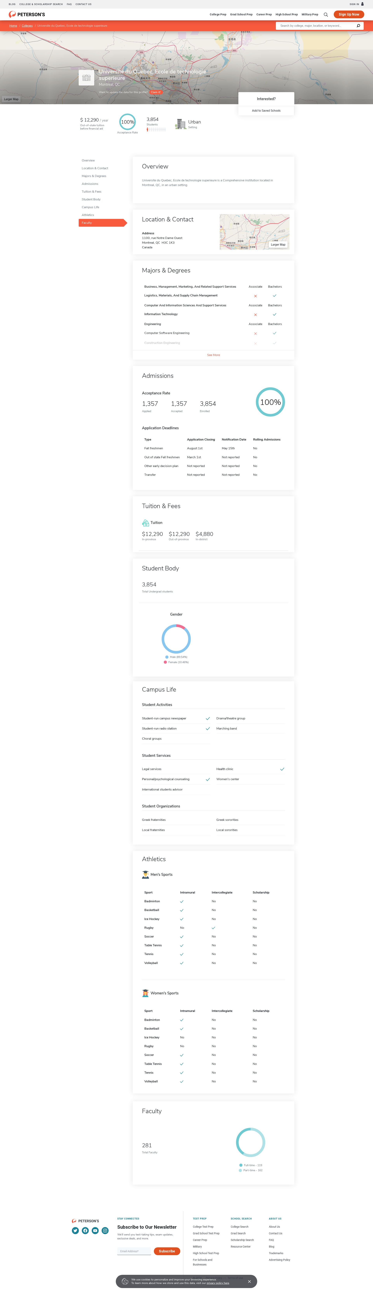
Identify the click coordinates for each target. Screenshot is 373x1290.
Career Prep (264, 14)
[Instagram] (105, 1230)
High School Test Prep (206, 1253)
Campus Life (90, 207)
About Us (274, 1226)
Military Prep (310, 14)
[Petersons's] (27, 14)
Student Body (91, 199)
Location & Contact (95, 168)
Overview (88, 160)
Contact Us (275, 1233)
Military (197, 1246)
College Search (239, 1226)
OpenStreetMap (346, 33)
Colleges (27, 26)
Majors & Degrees (94, 176)
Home (13, 26)
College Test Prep (203, 1226)
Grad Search (238, 1233)
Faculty (87, 223)
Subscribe (167, 1251)
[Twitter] (75, 1230)
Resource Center (241, 1246)
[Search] (326, 14)
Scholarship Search (242, 1240)
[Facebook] (85, 1230)
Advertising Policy (279, 1259)
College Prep (218, 14)
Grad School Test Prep (206, 1233)
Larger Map (11, 99)
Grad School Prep (241, 14)
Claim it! (155, 92)
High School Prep (287, 14)
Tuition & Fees (91, 191)
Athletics (88, 215)
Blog (12, 4)
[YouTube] (95, 1230)
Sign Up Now (349, 14)
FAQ (69, 4)
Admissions (90, 184)
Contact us (84, 4)
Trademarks (276, 1253)
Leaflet (327, 33)
